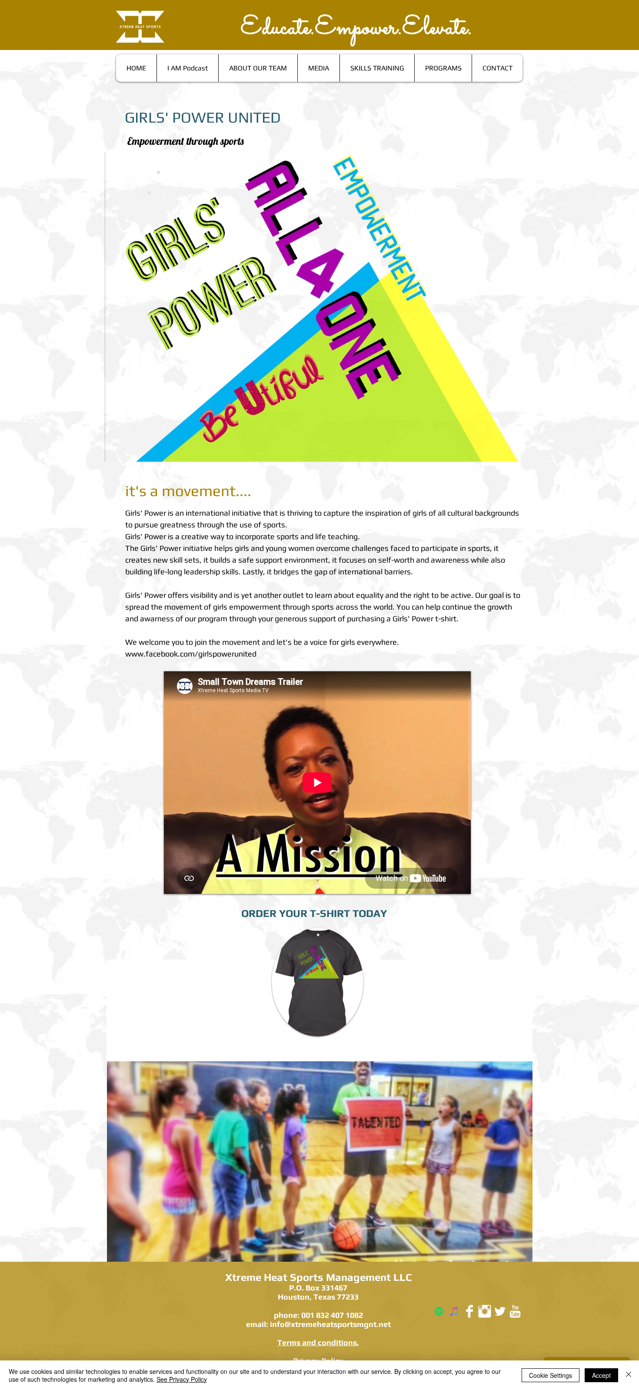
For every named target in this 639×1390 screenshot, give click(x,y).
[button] (319, 1161)
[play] (519, 1248)
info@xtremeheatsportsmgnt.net (330, 1324)
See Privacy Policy (181, 1379)
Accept (601, 1375)
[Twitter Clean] (499, 1311)
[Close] (628, 1375)
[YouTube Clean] (515, 1311)
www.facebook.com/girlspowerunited (190, 653)
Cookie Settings (550, 1375)
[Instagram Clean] (484, 1311)
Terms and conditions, (318, 1342)
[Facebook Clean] (469, 1311)
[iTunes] (454, 1311)
